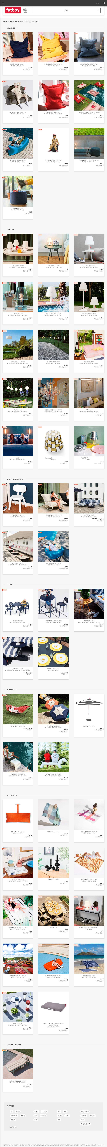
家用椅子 (92, 1115)
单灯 (59, 1111)
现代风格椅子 (85, 1111)
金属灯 (36, 1111)
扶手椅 (60, 1115)
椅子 (35, 1120)
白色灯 (67, 1115)
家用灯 (23, 1115)
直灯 (82, 1120)
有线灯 (13, 1120)
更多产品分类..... (14, 1127)
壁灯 (59, 1120)
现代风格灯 (14, 1115)
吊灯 (65, 1111)
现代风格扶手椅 (85, 1124)
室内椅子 (83, 1115)
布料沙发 (43, 1115)
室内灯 (18, 1111)
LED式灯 (44, 1111)
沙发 (35, 1115)
